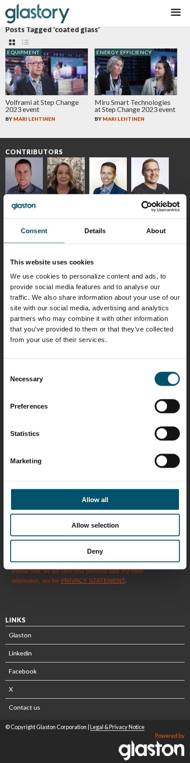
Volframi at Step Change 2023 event (42, 105)
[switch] (167, 406)
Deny (95, 551)
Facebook (23, 671)
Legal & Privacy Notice (117, 726)
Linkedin (20, 653)
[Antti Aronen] (150, 176)
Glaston (20, 635)
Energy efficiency (124, 52)
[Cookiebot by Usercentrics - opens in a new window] (141, 206)
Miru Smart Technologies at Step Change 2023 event (135, 105)
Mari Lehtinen (34, 119)
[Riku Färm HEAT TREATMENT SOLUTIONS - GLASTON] (24, 176)
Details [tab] (95, 230)
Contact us (24, 707)
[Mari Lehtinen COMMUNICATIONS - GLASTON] (66, 176)
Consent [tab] (34, 230)
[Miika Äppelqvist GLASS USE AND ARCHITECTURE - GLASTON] (108, 176)
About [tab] (156, 230)
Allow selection (95, 525)
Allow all (95, 499)
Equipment (23, 52)
